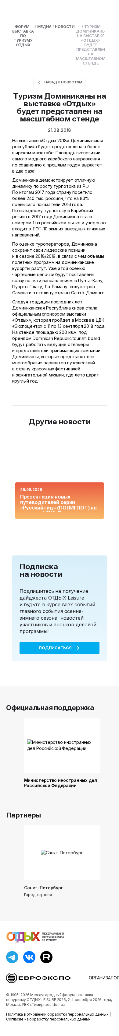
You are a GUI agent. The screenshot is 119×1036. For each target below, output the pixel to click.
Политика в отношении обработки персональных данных (57, 1014)
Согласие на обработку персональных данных (48, 1019)
